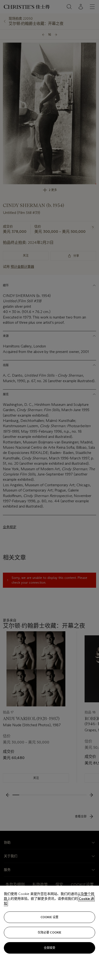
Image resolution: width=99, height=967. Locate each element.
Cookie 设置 (49, 917)
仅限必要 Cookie (49, 932)
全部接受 (49, 948)
